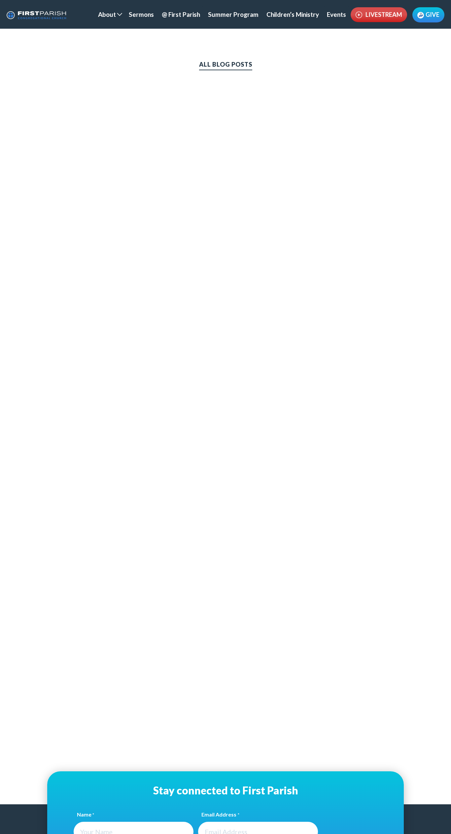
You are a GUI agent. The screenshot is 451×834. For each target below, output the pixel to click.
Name (85, 814)
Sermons (141, 14)
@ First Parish (181, 14)
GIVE (432, 14)
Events (336, 14)
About (107, 14)
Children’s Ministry (292, 14)
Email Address (220, 814)
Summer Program (233, 14)
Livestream (383, 14)
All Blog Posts (225, 64)
